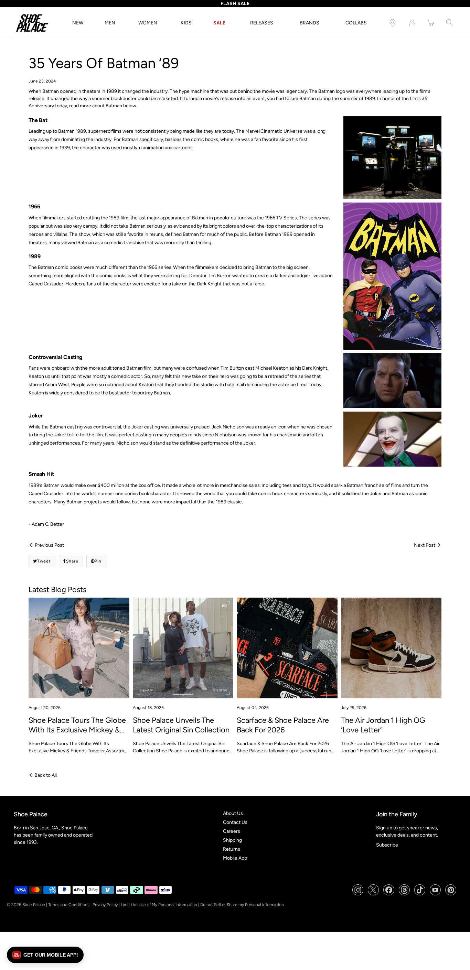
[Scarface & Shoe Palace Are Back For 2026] (287, 648)
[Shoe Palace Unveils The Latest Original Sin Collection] (183, 648)
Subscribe (387, 845)
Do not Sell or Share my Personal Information (242, 904)
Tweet (44, 561)
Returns (231, 849)
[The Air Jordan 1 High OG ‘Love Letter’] (391, 648)
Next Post (424, 545)
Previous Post (49, 545)
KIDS (186, 23)
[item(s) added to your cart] (430, 23)
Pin (98, 561)
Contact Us (235, 822)
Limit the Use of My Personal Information (159, 904)
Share (72, 561)
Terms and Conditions (68, 904)
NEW (77, 23)
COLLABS (356, 23)
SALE (219, 23)
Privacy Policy (105, 904)
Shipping (232, 840)
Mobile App (235, 858)
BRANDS (309, 23)
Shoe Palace (33, 904)
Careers (231, 831)
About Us (233, 813)
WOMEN (147, 23)
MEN (110, 23)
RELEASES (261, 23)
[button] (45, 955)
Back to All (45, 775)
